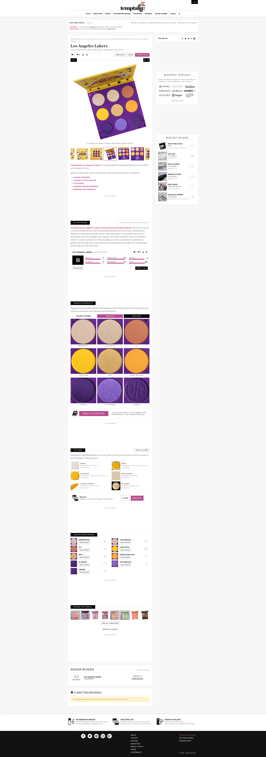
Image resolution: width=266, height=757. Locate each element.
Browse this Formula (85, 189)
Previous (144, 60)
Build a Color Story (94, 413)
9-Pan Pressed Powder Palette (124, 39)
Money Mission (126, 474)
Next (148, 60)
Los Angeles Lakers (89, 45)
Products (81, 39)
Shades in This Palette (85, 180)
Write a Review (143, 670)
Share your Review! (119, 699)
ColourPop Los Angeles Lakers (86, 165)
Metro (123, 463)
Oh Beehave (84, 474)
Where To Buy (141, 268)
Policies (134, 741)
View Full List (177, 101)
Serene (83, 463)
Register (137, 498)
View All (90, 23)
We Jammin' (125, 484)
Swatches (120, 55)
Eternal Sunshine (87, 484)
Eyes (97, 39)
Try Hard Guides (186, 738)
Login (195, 2)
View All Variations (110, 623)
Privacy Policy (137, 747)
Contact (134, 738)
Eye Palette (105, 39)
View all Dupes (141, 450)
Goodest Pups (185, 741)
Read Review (78, 268)
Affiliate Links (131, 223)
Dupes (130, 55)
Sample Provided (142, 223)
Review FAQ (135, 744)
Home (73, 39)
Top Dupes (79, 183)
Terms (133, 749)
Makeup (90, 39)
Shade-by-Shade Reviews (86, 186)
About (133, 735)
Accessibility (136, 752)
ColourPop (74, 29)
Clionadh (73, 27)
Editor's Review (82, 177)
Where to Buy (142, 55)
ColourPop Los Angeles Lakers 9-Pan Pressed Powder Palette (101, 227)
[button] (88, 14)
